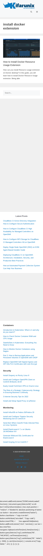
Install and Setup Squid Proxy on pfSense (19, 401)
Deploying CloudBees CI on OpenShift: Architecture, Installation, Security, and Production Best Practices (18, 258)
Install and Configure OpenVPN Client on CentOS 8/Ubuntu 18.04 (19, 381)
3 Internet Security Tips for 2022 (15, 397)
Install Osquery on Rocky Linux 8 (16, 375)
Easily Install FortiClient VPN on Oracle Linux (21, 386)
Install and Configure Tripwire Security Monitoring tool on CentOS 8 (18, 418)
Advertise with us (21, 459)
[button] (31, 12)
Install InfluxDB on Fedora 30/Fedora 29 (18, 412)
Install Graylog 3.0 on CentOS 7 (15, 442)
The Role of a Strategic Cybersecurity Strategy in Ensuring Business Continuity (21, 391)
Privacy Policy (21, 463)
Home (21, 456)
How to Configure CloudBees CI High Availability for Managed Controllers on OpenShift (18, 231)
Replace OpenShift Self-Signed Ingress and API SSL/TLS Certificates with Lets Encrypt (20, 363)
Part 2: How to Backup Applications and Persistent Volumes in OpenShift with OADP (20, 357)
